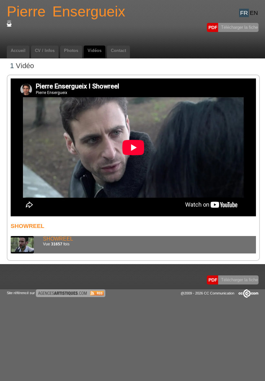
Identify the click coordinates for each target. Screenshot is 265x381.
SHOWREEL (58, 239)
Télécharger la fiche (239, 27)
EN (254, 13)
